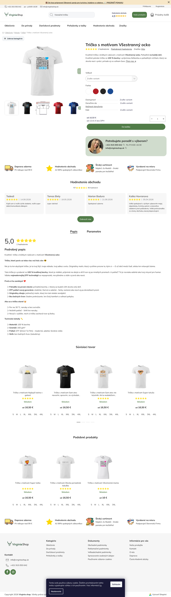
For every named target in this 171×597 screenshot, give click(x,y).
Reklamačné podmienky (98, 548)
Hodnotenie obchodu (85, 182)
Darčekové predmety (55, 552)
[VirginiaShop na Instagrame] (13, 572)
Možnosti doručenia (94, 106)
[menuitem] (10, 26)
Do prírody (50, 548)
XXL (29, 414)
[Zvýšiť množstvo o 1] (163, 119)
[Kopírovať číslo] (124, 145)
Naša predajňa (139, 15)
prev (6, 391)
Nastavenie (56, 591)
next (165, 391)
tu (101, 585)
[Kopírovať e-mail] (126, 148)
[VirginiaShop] (18, 543)
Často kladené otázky (139, 559)
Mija (143, 49)
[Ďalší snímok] (79, 71)
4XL (41, 414)
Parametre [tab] (94, 231)
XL (25, 414)
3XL (35, 414)
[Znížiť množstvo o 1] (151, 119)
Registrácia (160, 6)
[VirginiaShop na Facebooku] (7, 572)
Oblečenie (50, 545)
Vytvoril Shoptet (159, 594)
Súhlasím (116, 584)
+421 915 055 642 (14, 7)
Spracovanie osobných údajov (101, 555)
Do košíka (126, 127)
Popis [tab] (73, 231)
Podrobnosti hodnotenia (121, 49)
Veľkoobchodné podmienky (99, 552)
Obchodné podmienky (97, 545)
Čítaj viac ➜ (131, 61)
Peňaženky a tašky (54, 555)
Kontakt (133, 548)
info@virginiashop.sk (50, 7)
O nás (132, 552)
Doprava (133, 555)
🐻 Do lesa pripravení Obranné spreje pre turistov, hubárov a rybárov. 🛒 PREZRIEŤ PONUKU (84, 3)
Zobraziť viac (85, 219)
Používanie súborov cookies (100, 559)
